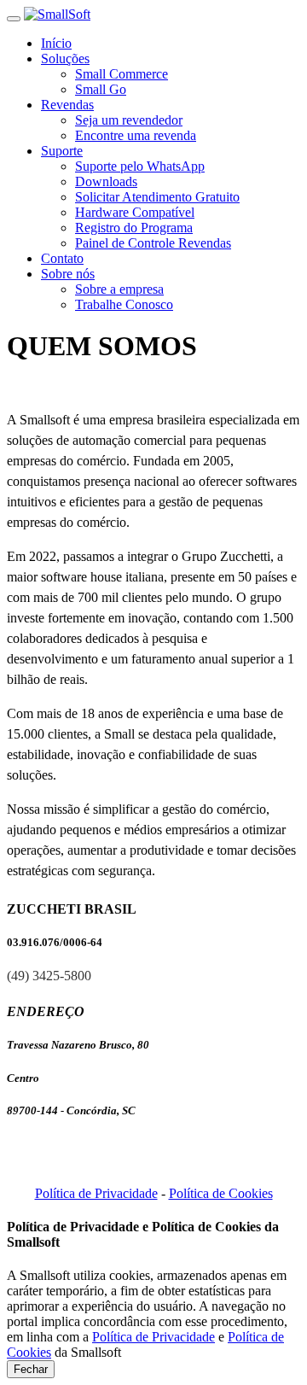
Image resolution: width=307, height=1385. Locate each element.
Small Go (100, 89)
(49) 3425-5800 (49, 975)
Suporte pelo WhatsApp (140, 166)
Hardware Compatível (134, 212)
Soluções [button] (65, 58)
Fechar (31, 1369)
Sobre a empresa (119, 289)
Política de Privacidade (96, 1193)
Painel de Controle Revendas (153, 243)
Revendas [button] (67, 104)
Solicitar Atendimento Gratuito (157, 197)
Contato (62, 258)
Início (56, 43)
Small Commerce (121, 74)
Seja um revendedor (128, 120)
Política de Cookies (221, 1193)
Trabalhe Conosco (124, 304)
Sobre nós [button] (68, 273)
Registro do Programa (134, 227)
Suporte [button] (62, 150)
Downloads (106, 181)
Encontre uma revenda (135, 135)
